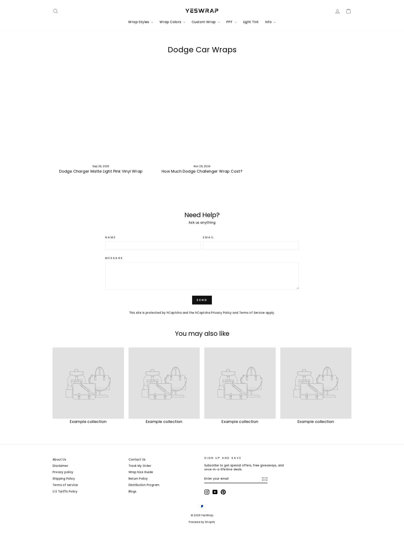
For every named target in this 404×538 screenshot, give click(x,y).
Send (202, 300)
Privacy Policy (221, 313)
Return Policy (138, 479)
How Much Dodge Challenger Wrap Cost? (202, 171)
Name (110, 237)
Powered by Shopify (202, 522)
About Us (59, 460)
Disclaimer (60, 466)
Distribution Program (144, 485)
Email (208, 237)
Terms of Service (252, 313)
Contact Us (137, 460)
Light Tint (251, 22)
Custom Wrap (204, 22)
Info (269, 22)
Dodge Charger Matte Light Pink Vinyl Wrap (100, 171)
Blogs (133, 491)
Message (114, 258)
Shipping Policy (64, 479)
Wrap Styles (139, 22)
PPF (230, 22)
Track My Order (140, 466)
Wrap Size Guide (141, 472)
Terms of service (65, 485)
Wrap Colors (170, 22)
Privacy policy (63, 472)
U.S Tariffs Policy (65, 491)
